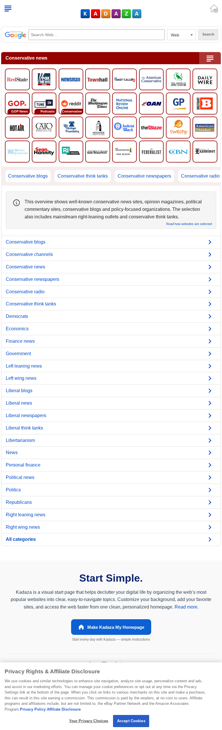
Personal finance (23, 464)
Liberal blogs (19, 390)
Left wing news (21, 378)
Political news (20, 477)
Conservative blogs (28, 176)
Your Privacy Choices (88, 721)
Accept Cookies (131, 721)
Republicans (19, 502)
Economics (17, 328)
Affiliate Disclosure (64, 709)
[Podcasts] (44, 103)
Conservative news (25, 266)
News (12, 452)
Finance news (20, 341)
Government (18, 353)
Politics (13, 489)
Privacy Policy (33, 709)
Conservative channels (29, 254)
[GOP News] (17, 103)
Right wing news (23, 527)
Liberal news (19, 403)
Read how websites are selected (189, 224)
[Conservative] (71, 103)
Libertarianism (20, 440)
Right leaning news (25, 514)
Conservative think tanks (83, 176)
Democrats (17, 316)
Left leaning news (24, 366)
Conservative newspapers (144, 176)
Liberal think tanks (24, 427)
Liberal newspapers (26, 415)
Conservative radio (200, 176)
